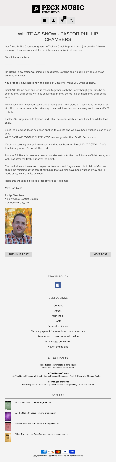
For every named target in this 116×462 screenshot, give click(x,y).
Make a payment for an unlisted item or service (58, 331)
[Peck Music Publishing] (58, 9)
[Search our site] (71, 20)
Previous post (19, 254)
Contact (58, 305)
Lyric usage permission (58, 341)
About (58, 310)
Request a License (58, 326)
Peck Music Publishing (57, 456)
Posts (58, 320)
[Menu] (45, 20)
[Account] (53, 20)
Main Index (58, 315)
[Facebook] (58, 285)
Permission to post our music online (58, 336)
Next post (100, 254)
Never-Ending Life (58, 346)
